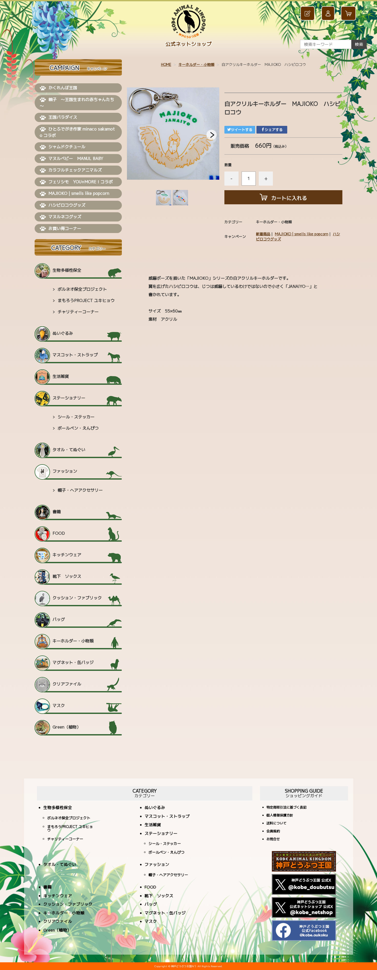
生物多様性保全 (67, 270)
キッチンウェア (67, 555)
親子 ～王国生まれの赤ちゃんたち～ (77, 103)
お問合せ (273, 839)
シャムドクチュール (66, 146)
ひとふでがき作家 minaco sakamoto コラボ (77, 132)
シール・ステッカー (76, 417)
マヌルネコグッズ (64, 216)
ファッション (65, 471)
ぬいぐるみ (63, 333)
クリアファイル (67, 684)
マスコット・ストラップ (75, 355)
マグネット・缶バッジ (73, 662)
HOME (166, 64)
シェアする (274, 129)
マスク (59, 705)
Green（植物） (67, 727)
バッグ (59, 619)
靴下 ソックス (67, 576)
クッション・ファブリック (77, 598)
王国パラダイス (62, 117)
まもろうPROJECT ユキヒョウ (86, 300)
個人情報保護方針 (279, 815)
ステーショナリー (69, 398)
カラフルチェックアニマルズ (75, 170)
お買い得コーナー (64, 228)
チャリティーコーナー (78, 312)
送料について (276, 823)
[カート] (349, 13)
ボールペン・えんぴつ (78, 428)
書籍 (57, 511)
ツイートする (241, 129)
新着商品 (263, 233)
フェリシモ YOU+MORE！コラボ (80, 182)
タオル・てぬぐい (69, 449)
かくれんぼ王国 (62, 87)
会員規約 (273, 831)
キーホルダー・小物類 (196, 64)
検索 (359, 44)
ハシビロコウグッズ (66, 205)
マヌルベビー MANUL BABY (75, 158)
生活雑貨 (61, 376)
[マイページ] (329, 13)
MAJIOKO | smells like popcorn (301, 233)
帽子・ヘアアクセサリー (80, 490)
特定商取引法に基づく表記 (286, 808)
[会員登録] (308, 13)
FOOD (59, 533)
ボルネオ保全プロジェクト (82, 289)
